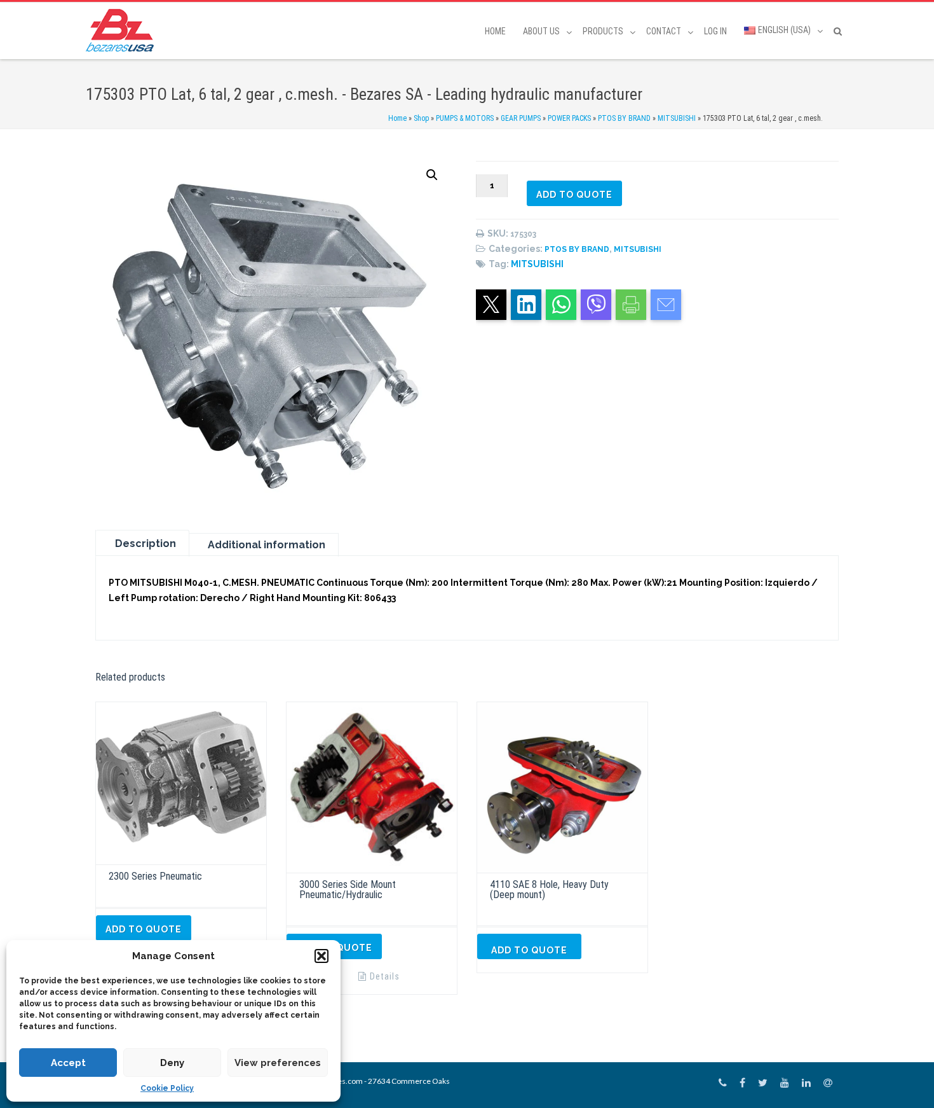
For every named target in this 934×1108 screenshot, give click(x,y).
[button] (321, 956)
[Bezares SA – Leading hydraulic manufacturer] (123, 30)
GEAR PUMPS (521, 118)
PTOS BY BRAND (624, 118)
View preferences (277, 1063)
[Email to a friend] (666, 304)
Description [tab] (145, 543)
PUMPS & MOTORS (465, 118)
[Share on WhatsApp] (561, 304)
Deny (172, 1063)
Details (385, 976)
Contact (663, 31)
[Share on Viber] (596, 304)
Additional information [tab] (266, 545)
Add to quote (574, 195)
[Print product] (631, 304)
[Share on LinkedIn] (526, 304)
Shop (421, 118)
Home (495, 31)
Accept (68, 1063)
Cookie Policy (167, 1088)
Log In (715, 31)
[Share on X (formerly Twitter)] (491, 304)
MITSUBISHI (677, 118)
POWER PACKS (569, 118)
